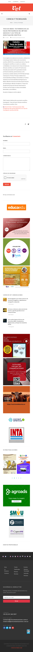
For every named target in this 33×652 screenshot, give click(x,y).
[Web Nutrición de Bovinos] (16, 399)
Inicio (9, 1)
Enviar (7, 184)
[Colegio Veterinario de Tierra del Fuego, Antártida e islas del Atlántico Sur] (13, 556)
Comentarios (7, 155)
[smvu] (16, 512)
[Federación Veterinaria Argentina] (5, 556)
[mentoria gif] (16, 252)
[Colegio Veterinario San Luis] (30, 556)
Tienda (15, 567)
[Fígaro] (16, 522)
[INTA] (16, 435)
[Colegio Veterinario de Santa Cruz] (15, 556)
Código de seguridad (9, 173)
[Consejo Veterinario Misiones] (25, 556)
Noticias (16, 571)
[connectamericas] (16, 420)
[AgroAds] (16, 495)
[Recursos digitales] (16, 345)
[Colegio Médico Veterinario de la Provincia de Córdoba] (10, 556)
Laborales (26, 573)
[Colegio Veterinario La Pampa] (8, 556)
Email (4, 148)
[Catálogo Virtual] (16, 371)
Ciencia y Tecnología (26, 570)
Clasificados (17, 569)
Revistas (16, 574)
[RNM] (16, 277)
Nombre (5, 140)
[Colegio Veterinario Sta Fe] (3, 556)
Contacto (22, 1)
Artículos (26, 575)
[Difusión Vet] (16, 228)
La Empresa (15, 1)
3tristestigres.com (16, 647)
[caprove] (16, 532)
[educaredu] (16, 207)
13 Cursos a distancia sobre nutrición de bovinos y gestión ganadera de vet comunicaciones (17, 310)
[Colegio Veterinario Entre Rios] (27, 556)
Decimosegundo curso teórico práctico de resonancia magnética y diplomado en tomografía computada (18, 300)
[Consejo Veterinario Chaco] (22, 556)
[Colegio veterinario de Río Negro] (18, 556)
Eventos (26, 567)
